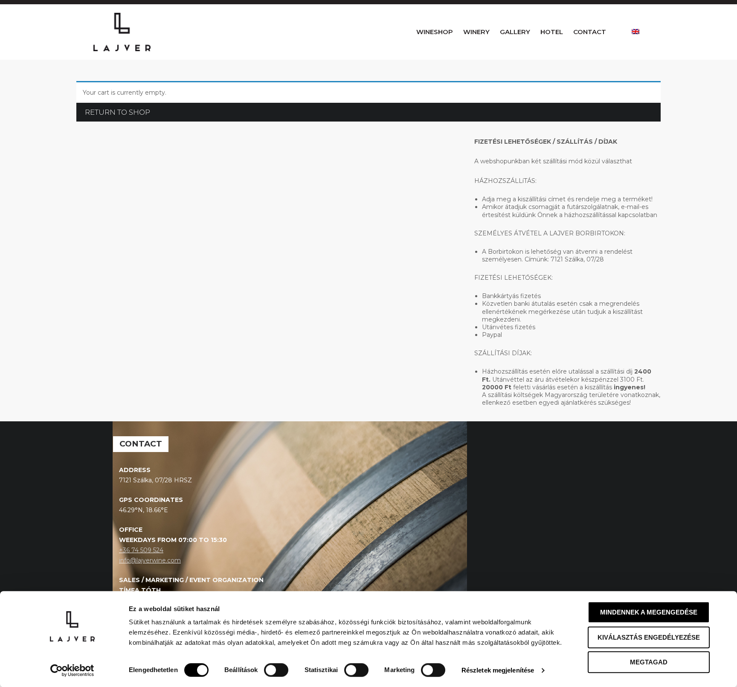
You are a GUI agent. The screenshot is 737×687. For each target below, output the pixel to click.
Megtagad (648, 662)
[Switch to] (635, 32)
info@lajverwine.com (150, 560)
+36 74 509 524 (141, 550)
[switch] (276, 670)
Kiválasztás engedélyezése (649, 637)
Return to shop (117, 112)
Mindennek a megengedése (648, 612)
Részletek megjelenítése (497, 670)
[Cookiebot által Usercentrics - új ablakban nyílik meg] (72, 670)
